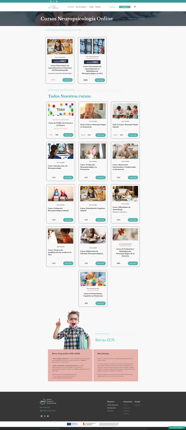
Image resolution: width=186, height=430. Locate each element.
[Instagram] (53, 1)
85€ (89, 135)
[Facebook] (56, 1)
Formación (70, 7)
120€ (83, 135)
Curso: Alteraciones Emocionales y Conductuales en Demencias (124, 167)
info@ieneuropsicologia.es (49, 410)
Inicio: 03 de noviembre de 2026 (61, 119)
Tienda (91, 7)
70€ (56, 135)
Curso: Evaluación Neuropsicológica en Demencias (88, 167)
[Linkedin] (50, 1)
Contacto (98, 7)
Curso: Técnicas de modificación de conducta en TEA (59, 252)
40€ (54, 177)
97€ (50, 135)
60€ (86, 177)
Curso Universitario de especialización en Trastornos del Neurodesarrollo (60, 68)
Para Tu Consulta (81, 7)
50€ (86, 263)
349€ (53, 80)
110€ (118, 220)
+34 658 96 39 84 (46, 407)
